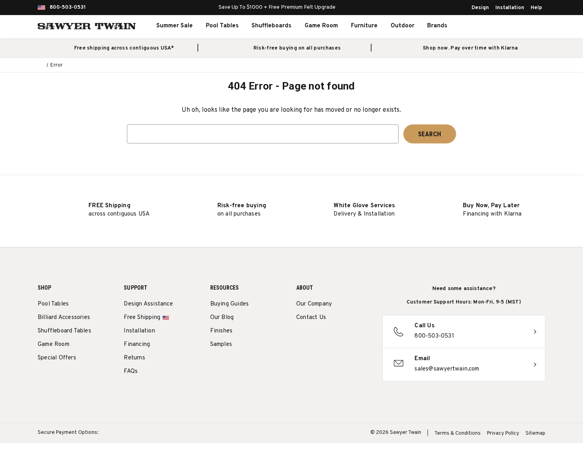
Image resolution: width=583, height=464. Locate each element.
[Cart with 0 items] (527, 26)
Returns (134, 358)
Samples (221, 344)
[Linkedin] (359, 338)
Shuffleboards (271, 26)
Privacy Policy (503, 433)
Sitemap (535, 433)
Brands (437, 26)
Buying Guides (229, 304)
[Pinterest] (330, 338)
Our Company (314, 304)
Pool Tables (222, 26)
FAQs (131, 371)
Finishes (221, 331)
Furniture (364, 26)
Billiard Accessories (64, 317)
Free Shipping (142, 317)
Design (480, 8)
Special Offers (57, 358)
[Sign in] (509, 26)
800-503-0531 (68, 7)
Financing (137, 344)
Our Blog (222, 317)
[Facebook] (315, 338)
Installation (509, 8)
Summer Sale (174, 26)
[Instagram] (300, 338)
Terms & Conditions (457, 433)
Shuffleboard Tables (64, 331)
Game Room (321, 26)
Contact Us (311, 317)
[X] (344, 338)
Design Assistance (148, 304)
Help (536, 8)
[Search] (492, 26)
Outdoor (402, 26)
